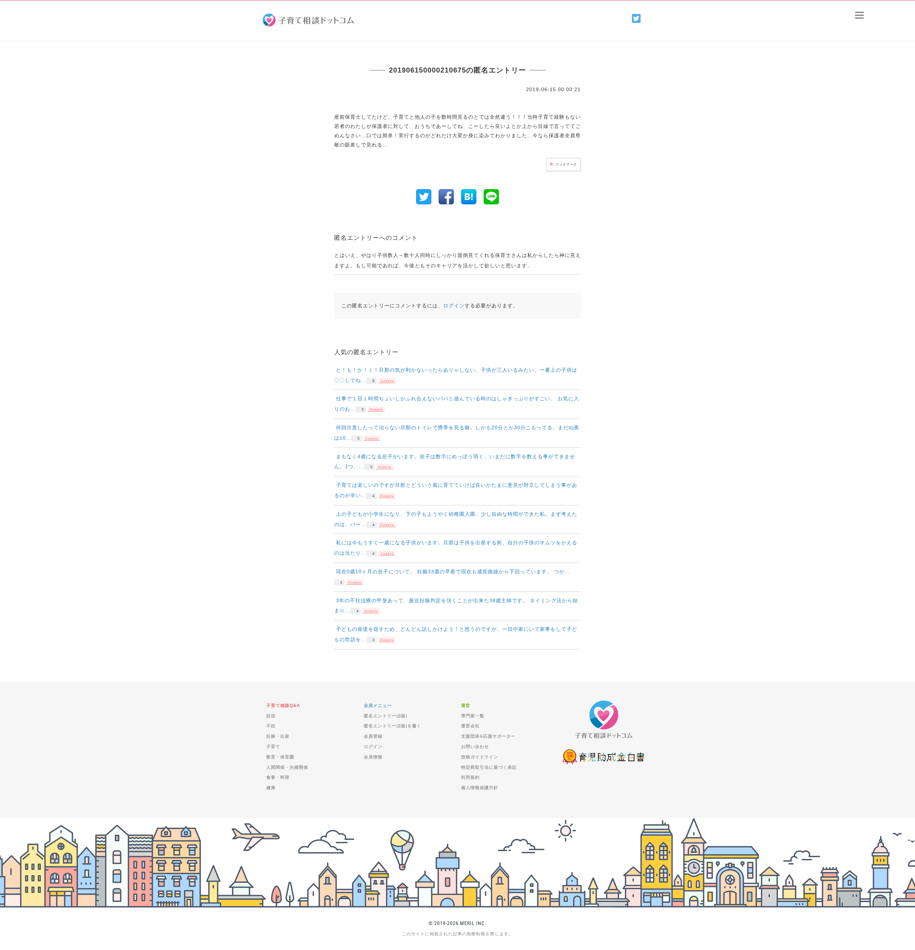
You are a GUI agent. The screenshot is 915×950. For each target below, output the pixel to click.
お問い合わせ (475, 746)
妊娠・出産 (278, 736)
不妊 (271, 725)
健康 (271, 787)
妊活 (271, 715)
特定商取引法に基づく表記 (489, 767)
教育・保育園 (280, 756)
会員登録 (373, 736)
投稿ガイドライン (479, 756)
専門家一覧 (472, 715)
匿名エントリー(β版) (385, 715)
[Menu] (859, 15)
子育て (273, 746)
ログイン (454, 305)
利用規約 (470, 777)
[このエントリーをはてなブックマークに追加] (468, 196)
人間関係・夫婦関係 (287, 767)
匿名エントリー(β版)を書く (392, 725)
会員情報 (373, 756)
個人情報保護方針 (479, 787)
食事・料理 (278, 777)
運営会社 (470, 725)
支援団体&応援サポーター (488, 736)
